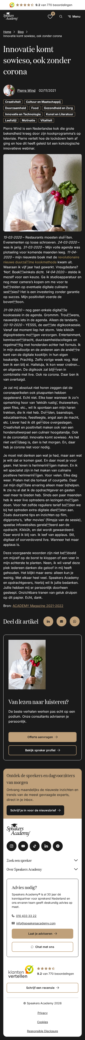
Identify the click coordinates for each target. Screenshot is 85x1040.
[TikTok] (35, 846)
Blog (21, 31)
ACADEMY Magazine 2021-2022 (38, 606)
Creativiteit (13, 101)
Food (35, 108)
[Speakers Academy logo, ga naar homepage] (10, 16)
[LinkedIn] (46, 846)
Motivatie (28, 120)
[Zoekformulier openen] (61, 16)
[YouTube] (23, 846)
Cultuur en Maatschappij (43, 101)
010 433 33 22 (26, 916)
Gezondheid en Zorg (58, 108)
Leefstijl (11, 120)
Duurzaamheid (15, 108)
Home (7, 31)
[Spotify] (58, 846)
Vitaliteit (46, 120)
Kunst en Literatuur (59, 114)
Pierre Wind (26, 90)
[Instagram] (12, 846)
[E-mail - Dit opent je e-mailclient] (61, 621)
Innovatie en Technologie (23, 114)
